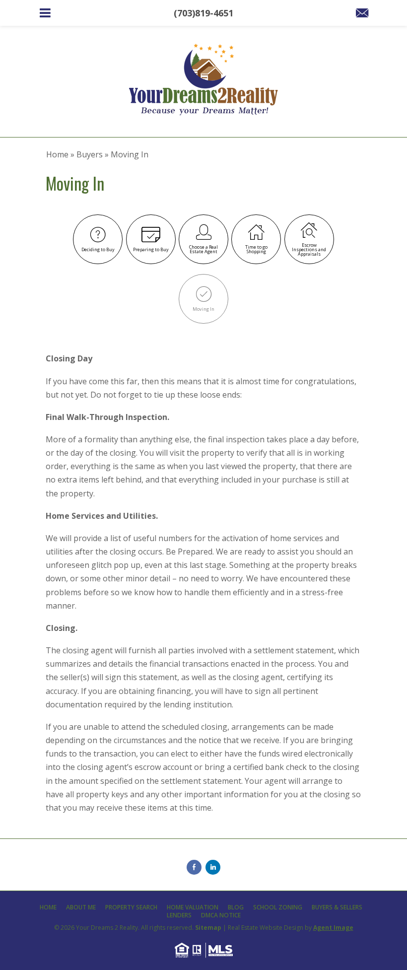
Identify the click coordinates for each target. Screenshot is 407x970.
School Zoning (277, 907)
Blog (236, 907)
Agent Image (333, 927)
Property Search (131, 907)
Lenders (179, 915)
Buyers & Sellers (337, 907)
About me (81, 907)
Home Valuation (192, 907)
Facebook (194, 867)
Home (48, 907)
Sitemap (208, 927)
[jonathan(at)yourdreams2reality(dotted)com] (362, 13)
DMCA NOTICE (221, 915)
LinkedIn (212, 867)
